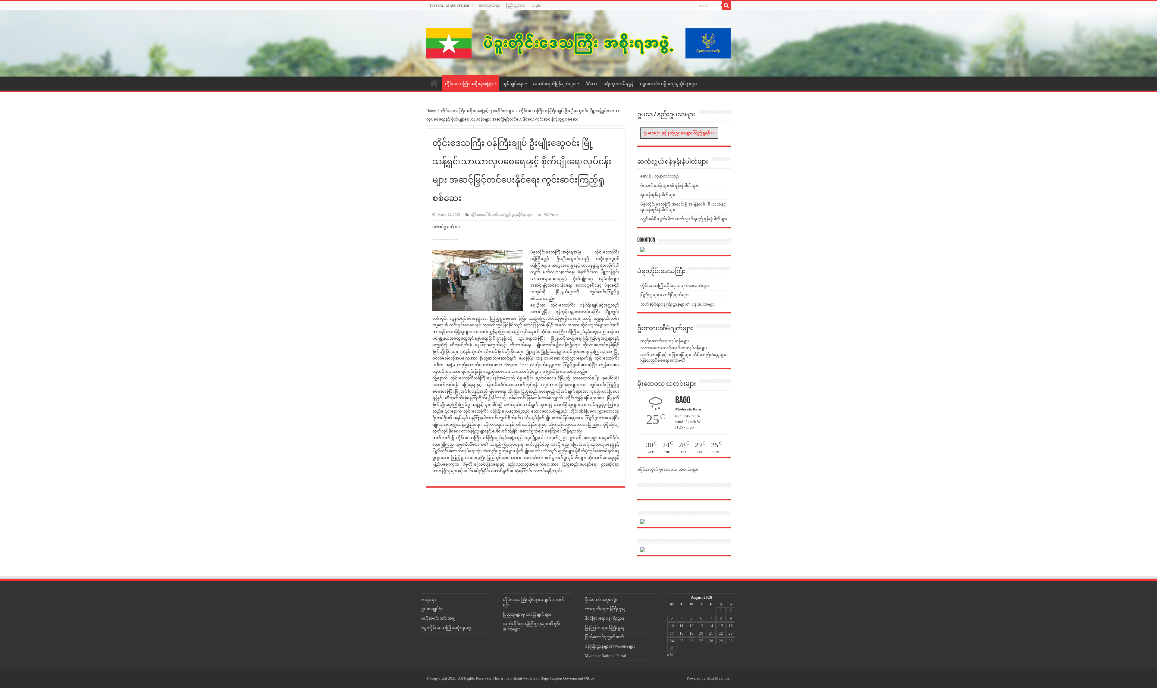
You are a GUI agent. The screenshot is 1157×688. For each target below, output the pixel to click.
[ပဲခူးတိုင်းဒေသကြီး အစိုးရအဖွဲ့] (578, 43)
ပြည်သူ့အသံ (515, 5)
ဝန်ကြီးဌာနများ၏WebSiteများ (610, 646)
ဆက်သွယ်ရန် (489, 5)
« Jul (671, 654)
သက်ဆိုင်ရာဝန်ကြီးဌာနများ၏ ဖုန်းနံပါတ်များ (677, 304)
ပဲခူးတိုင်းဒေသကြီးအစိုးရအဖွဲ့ (446, 627)
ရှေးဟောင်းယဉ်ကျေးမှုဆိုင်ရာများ (668, 83)
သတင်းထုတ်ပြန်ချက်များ (554, 83)
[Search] (726, 5)
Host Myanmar (719, 678)
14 (711, 626)
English (536, 5)
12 (691, 626)
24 (672, 641)
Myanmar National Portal (605, 655)
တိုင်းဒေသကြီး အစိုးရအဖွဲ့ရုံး (469, 83)
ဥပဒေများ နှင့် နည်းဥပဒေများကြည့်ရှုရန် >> (679, 133)
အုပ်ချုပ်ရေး (513, 83)
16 (731, 626)
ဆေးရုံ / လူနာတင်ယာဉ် (659, 176)
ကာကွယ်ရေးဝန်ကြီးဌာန (605, 609)
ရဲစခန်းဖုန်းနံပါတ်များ (658, 195)
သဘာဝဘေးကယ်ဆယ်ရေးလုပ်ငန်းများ (673, 348)
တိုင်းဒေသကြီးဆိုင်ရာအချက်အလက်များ (674, 285)
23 (731, 633)
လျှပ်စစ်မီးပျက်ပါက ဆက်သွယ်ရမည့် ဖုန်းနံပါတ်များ (683, 219)
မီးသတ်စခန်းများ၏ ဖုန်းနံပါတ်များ (669, 185)
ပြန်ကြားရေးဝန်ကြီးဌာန (604, 627)
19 (691, 633)
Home (434, 83)
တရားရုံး (428, 599)
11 (681, 626)
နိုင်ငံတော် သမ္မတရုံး (601, 599)
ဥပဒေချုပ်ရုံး (432, 609)
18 (681, 633)
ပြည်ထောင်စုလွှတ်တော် (604, 637)
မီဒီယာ (591, 83)
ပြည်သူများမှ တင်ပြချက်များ (664, 295)
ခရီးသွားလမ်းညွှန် (618, 83)
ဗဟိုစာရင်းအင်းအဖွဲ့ (438, 618)
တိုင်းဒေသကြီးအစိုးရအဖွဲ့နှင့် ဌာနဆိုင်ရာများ (477, 110)
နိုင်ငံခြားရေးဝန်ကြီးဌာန (604, 618)
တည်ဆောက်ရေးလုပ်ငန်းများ (664, 341)
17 (672, 633)
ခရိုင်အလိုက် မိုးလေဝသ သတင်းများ (667, 469)
